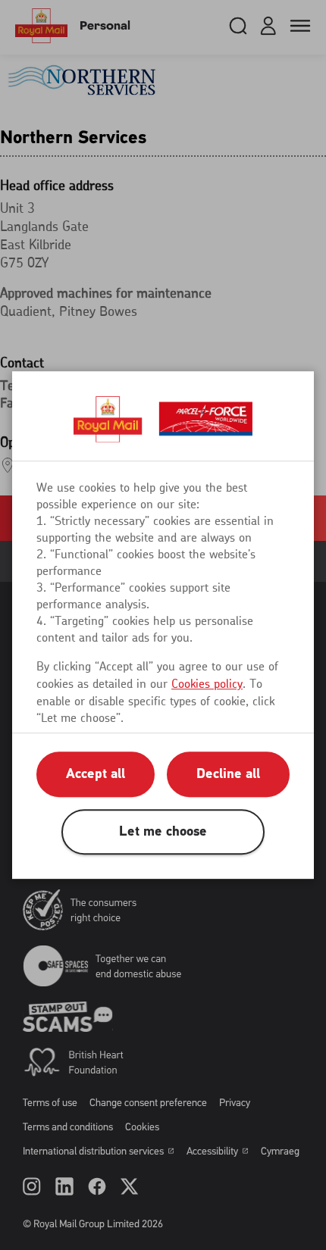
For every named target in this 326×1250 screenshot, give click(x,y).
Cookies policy (207, 684)
